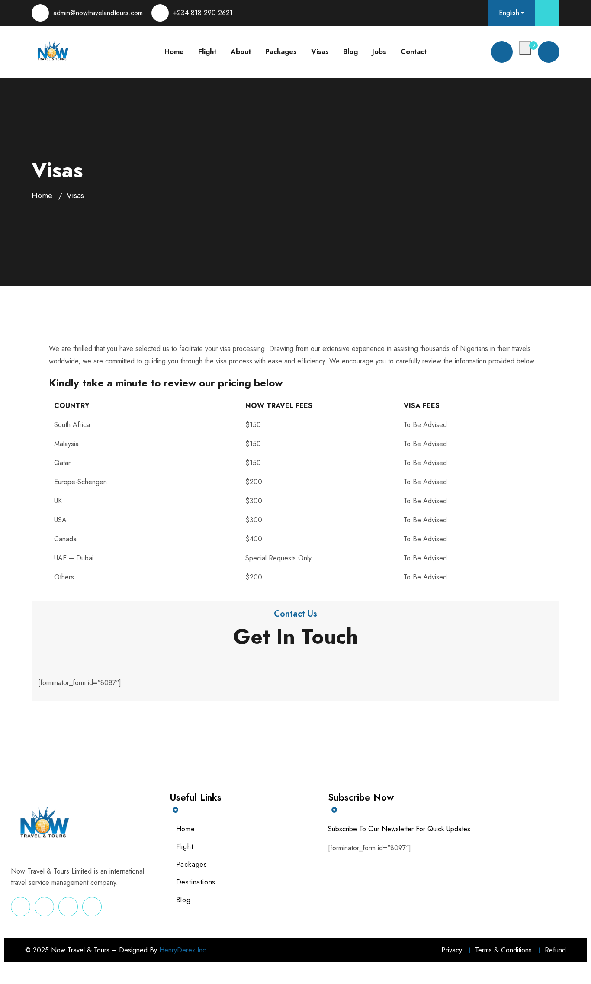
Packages (281, 52)
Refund (555, 950)
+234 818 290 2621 (203, 13)
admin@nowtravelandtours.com (98, 13)
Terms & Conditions (503, 950)
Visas (320, 52)
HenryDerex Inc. (183, 950)
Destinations (196, 882)
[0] (525, 48)
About (241, 52)
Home (174, 52)
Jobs (379, 52)
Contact (414, 52)
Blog (350, 52)
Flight (207, 52)
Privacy (451, 950)
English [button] (509, 13)
